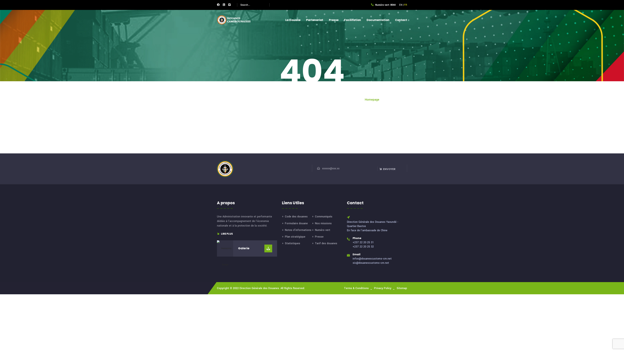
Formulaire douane (296, 223)
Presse (333, 20)
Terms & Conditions (356, 288)
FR (405, 5)
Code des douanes (296, 216)
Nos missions (323, 223)
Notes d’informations (298, 230)
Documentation (378, 20)
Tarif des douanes (326, 243)
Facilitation (352, 20)
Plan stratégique (295, 237)
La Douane (292, 20)
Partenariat (314, 20)
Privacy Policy (382, 288)
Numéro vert (322, 230)
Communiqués (323, 216)
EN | (401, 5)
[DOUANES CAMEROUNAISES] (235, 20)
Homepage (372, 100)
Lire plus (227, 233)
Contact (401, 20)
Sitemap (402, 288)
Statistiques (292, 243)
